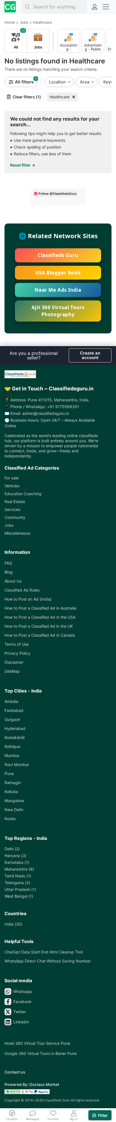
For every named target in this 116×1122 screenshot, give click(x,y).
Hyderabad (15, 728)
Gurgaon (12, 719)
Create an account (90, 355)
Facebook (22, 1001)
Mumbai (12, 755)
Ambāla (11, 701)
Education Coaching (23, 493)
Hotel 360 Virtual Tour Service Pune (37, 1043)
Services (12, 509)
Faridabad (14, 710)
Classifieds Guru (58, 255)
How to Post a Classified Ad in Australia (40, 608)
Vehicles (12, 485)
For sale (12, 477)
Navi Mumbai (17, 764)
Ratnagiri (13, 782)
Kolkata (11, 791)
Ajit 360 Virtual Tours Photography (58, 311)
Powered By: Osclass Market (32, 1084)
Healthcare (60, 96)
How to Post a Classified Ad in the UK (39, 626)
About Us (13, 581)
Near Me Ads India (58, 290)
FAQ (8, 563)
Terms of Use (17, 644)
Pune (9, 773)
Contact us (15, 1072)
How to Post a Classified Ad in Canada (40, 635)
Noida (10, 818)
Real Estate (15, 501)
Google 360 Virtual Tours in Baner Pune (41, 1053)
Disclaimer (14, 662)
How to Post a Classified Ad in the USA (40, 617)
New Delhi (14, 809)
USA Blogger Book (58, 272)
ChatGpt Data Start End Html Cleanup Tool (44, 952)
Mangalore (14, 800)
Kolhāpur (13, 746)
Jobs (9, 525)
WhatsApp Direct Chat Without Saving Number (48, 961)
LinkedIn (21, 1021)
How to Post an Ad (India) (28, 599)
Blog (9, 572)
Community (15, 517)
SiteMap (12, 671)
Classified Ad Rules (22, 590)
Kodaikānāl (14, 737)
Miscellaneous (17, 533)
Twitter (19, 1011)
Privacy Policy (17, 653)
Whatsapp (22, 991)
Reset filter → (22, 165)
